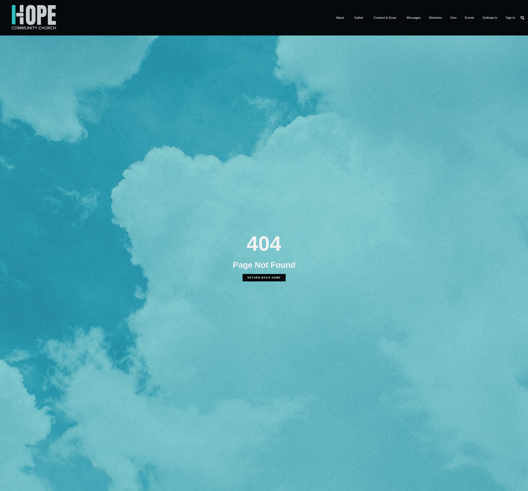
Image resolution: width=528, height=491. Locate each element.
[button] (522, 17)
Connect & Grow (385, 17)
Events (469, 17)
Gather (358, 17)
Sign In (510, 17)
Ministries (435, 17)
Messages (414, 17)
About (340, 17)
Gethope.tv (490, 17)
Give (453, 17)
